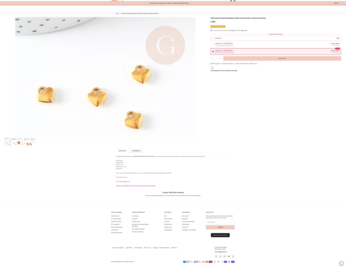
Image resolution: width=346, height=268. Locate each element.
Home (117, 13)
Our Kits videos (136, 221)
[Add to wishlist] (212, 68)
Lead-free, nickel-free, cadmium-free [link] (247, 63)
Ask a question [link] (216, 63)
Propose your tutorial (137, 231)
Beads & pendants (116, 221)
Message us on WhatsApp (189, 230)
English (336, 3)
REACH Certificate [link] (228, 63)
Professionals (185, 224)
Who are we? (185, 216)
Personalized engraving (138, 229)
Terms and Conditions (118, 247)
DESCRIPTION (122, 151)
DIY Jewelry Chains (116, 218)
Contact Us (185, 227)
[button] (201, 77)
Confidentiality (138, 247)
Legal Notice (129, 247)
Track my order (168, 218)
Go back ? (167, 221)
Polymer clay (114, 230)
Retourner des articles (220, 235)
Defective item (168, 224)
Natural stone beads (116, 232)
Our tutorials (135, 216)
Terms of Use (147, 247)
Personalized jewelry (116, 227)
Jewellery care (168, 227)
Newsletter (185, 218)
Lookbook (134, 218)
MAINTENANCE (136, 151)
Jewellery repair (168, 230)
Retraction (174, 247)
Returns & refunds (164, 247)
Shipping (155, 247)
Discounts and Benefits (188, 221)
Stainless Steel (115, 216)
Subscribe (220, 227)
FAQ (165, 216)
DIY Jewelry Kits (115, 224)
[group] (105, 77)
